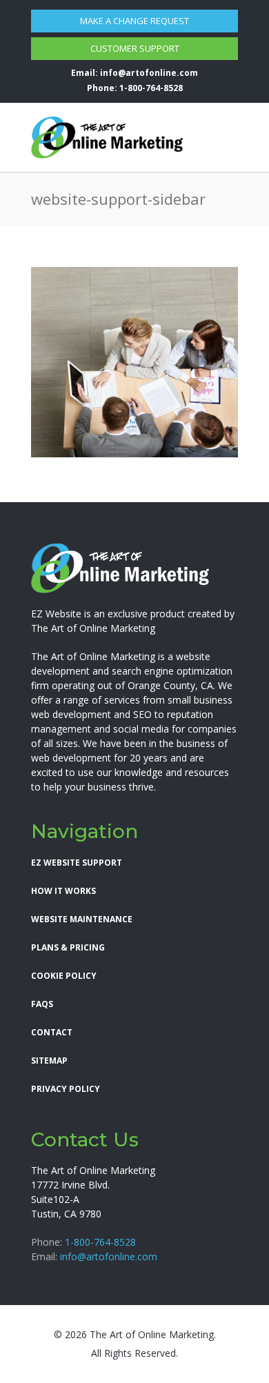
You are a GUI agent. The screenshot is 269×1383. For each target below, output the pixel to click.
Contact (51, 1032)
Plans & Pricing (68, 947)
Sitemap (49, 1060)
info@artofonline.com (149, 73)
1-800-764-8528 (151, 88)
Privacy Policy (65, 1089)
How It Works (63, 891)
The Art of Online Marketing (93, 628)
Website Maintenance (81, 919)
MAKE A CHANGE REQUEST (134, 20)
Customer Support (134, 48)
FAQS (42, 1004)
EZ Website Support (76, 862)
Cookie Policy (64, 976)
